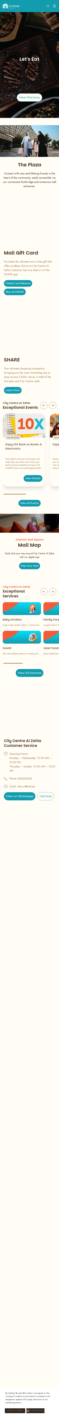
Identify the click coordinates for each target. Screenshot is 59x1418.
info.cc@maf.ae (26, 786)
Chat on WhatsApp (19, 796)
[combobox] (48, 6)
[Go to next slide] (52, 405)
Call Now (45, 796)
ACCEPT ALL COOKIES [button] (15, 1411)
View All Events (29, 503)
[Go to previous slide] (44, 405)
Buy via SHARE (15, 291)
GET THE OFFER (29, 97)
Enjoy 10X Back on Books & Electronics (23, 446)
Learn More (13, 390)
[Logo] (11, 6)
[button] (35, 1410)
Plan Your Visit (29, 565)
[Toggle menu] (54, 6)
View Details (33, 478)
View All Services (29, 673)
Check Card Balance (18, 283)
